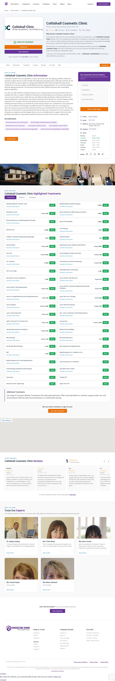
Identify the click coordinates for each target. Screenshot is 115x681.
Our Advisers (63, 640)
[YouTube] (98, 154)
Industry (91, 4)
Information (16, 65)
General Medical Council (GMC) (58, 125)
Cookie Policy (104, 662)
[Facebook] (87, 154)
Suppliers (62, 648)
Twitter (35, 635)
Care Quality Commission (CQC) (37, 125)
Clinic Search (14, 4)
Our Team (52, 65)
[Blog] (102, 154)
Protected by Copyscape (57, 671)
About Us (62, 635)
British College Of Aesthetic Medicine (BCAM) (43, 122)
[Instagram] (91, 154)
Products (36, 4)
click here (73, 495)
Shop (55, 4)
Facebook (36, 638)
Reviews (43, 65)
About (8, 65)
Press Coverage (64, 638)
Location (35, 65)
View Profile (10, 553)
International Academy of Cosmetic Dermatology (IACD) (21, 129)
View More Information (12, 206)
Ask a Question (23, 52)
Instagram (36, 633)
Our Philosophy (64, 643)
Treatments (26, 4)
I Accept (3, 680)
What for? (57, 677)
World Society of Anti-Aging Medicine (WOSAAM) (54, 129)
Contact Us (23, 47)
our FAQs (25, 57)
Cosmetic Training (91, 638)
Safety (62, 4)
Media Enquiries (64, 646)
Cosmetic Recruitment (92, 633)
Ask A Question (103, 4)
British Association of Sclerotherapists (16, 122)
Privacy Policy (94, 662)
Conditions (46, 4)
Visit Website (92, 129)
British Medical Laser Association (15, 125)
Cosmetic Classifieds (92, 635)
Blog (70, 4)
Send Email (91, 120)
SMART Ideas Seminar (92, 640)
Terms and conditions (80, 662)
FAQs (59, 65)
